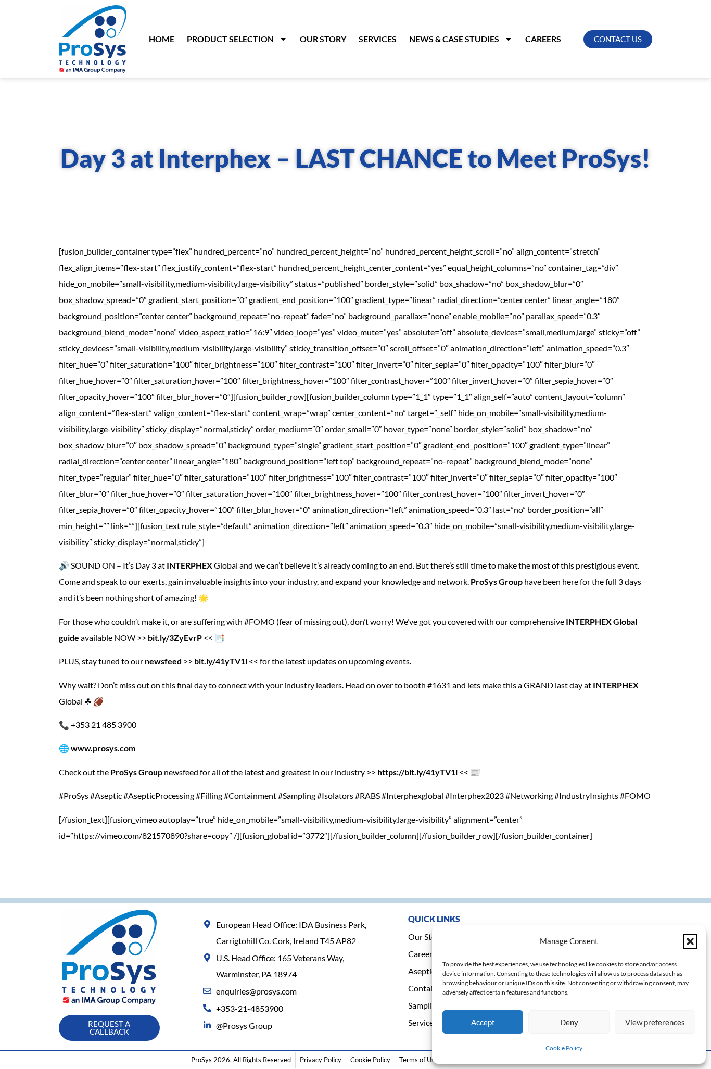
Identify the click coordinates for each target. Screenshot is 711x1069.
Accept (483, 1022)
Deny (569, 1022)
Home (161, 39)
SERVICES (378, 39)
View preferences (655, 1022)
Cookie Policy (563, 1048)
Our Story (323, 39)
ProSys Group (497, 581)
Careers (543, 39)
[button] (690, 941)
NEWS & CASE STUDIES (454, 39)
